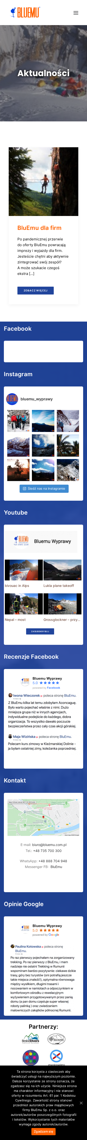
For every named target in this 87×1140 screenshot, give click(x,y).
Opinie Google (24, 904)
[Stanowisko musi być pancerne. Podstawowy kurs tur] (18, 421)
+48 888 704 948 (52, 861)
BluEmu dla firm (39, 227)
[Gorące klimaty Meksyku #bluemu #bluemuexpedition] (68, 445)
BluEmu (56, 867)
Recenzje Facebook (31, 656)
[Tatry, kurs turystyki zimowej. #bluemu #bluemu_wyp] (18, 445)
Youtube (16, 512)
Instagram (18, 374)
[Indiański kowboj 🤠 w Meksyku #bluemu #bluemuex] (18, 470)
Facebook (18, 328)
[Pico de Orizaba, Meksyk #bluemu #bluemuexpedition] (43, 445)
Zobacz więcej (36, 290)
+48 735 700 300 (47, 851)
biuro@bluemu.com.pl (49, 845)
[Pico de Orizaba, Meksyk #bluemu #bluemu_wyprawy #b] (43, 470)
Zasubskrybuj (40, 631)
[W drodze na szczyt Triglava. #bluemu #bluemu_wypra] (68, 470)
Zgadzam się (43, 1131)
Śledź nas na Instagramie (46, 488)
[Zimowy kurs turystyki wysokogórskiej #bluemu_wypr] (68, 421)
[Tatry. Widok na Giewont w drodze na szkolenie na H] (43, 421)
